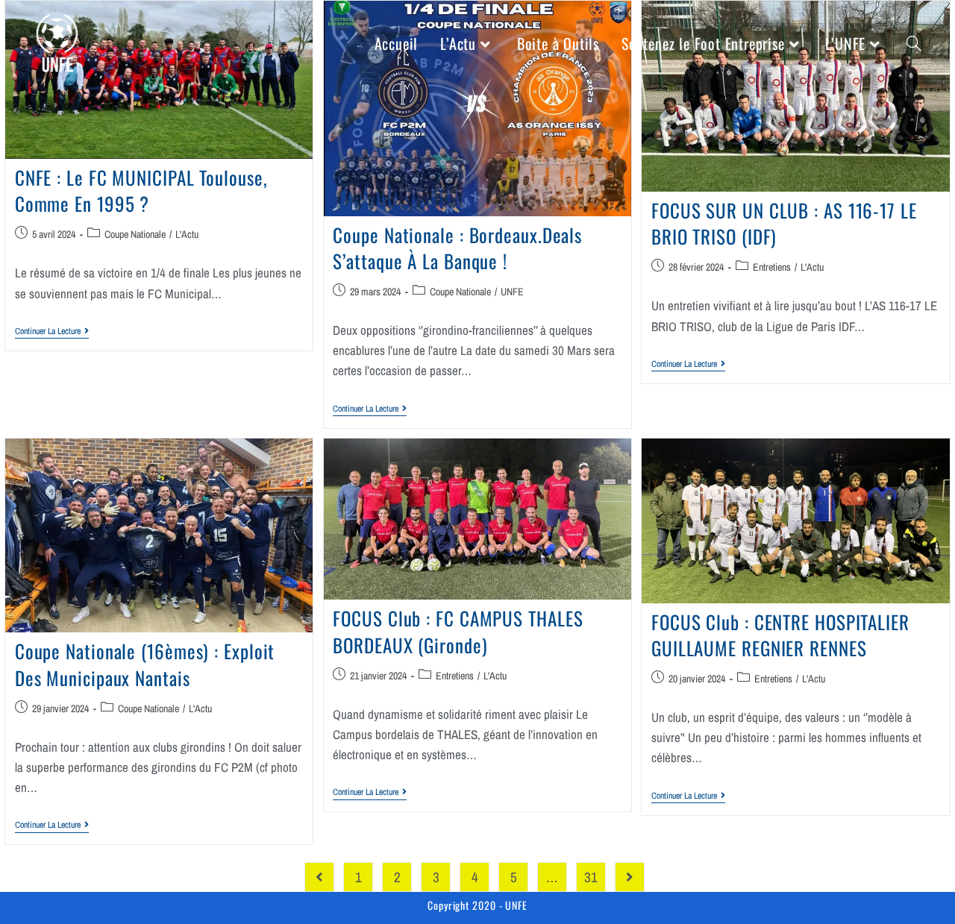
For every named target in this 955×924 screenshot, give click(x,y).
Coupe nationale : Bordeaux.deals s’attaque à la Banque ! (457, 247)
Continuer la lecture (52, 331)
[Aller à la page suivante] (630, 877)
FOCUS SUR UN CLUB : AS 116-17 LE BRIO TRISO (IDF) (784, 223)
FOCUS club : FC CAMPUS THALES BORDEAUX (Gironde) (458, 631)
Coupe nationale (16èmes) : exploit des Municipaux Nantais (145, 664)
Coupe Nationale (135, 234)
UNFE (512, 291)
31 (591, 877)
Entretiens (772, 267)
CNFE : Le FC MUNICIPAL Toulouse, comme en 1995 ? (141, 190)
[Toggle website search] (914, 43)
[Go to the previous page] (319, 877)
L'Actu (186, 234)
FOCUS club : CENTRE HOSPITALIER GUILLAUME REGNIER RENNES (780, 634)
